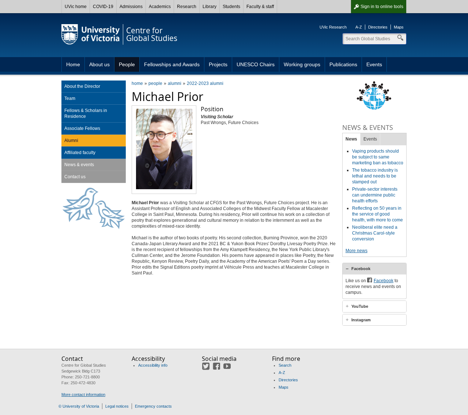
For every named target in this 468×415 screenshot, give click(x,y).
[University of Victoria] (90, 34)
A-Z (358, 27)
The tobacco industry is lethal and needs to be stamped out (375, 176)
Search (285, 365)
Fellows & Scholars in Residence (85, 113)
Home (73, 64)
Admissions (131, 6)
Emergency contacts (153, 406)
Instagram (361, 320)
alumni (174, 83)
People (127, 64)
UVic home (76, 6)
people (155, 83)
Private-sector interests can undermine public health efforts (374, 195)
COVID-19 (103, 6)
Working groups (302, 64)
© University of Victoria (78, 406)
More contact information (83, 394)
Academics (160, 6)
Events (374, 64)
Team (69, 98)
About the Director (82, 86)
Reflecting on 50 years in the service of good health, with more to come (377, 214)
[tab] (374, 268)
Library (209, 6)
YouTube (359, 306)
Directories (378, 27)
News (351, 139)
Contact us (75, 176)
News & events (79, 164)
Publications (343, 64)
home (137, 83)
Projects (218, 64)
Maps (399, 27)
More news (356, 250)
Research (186, 6)
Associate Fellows (82, 128)
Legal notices (117, 406)
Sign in (382, 6)
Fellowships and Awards (172, 64)
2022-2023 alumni (205, 83)
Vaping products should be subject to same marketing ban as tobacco (377, 157)
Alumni (71, 140)
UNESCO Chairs (256, 64)
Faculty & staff (260, 6)
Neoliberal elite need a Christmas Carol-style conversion (374, 233)
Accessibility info (152, 365)
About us (99, 64)
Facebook (360, 268)
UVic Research (333, 27)
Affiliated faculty (79, 152)
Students (231, 6)
